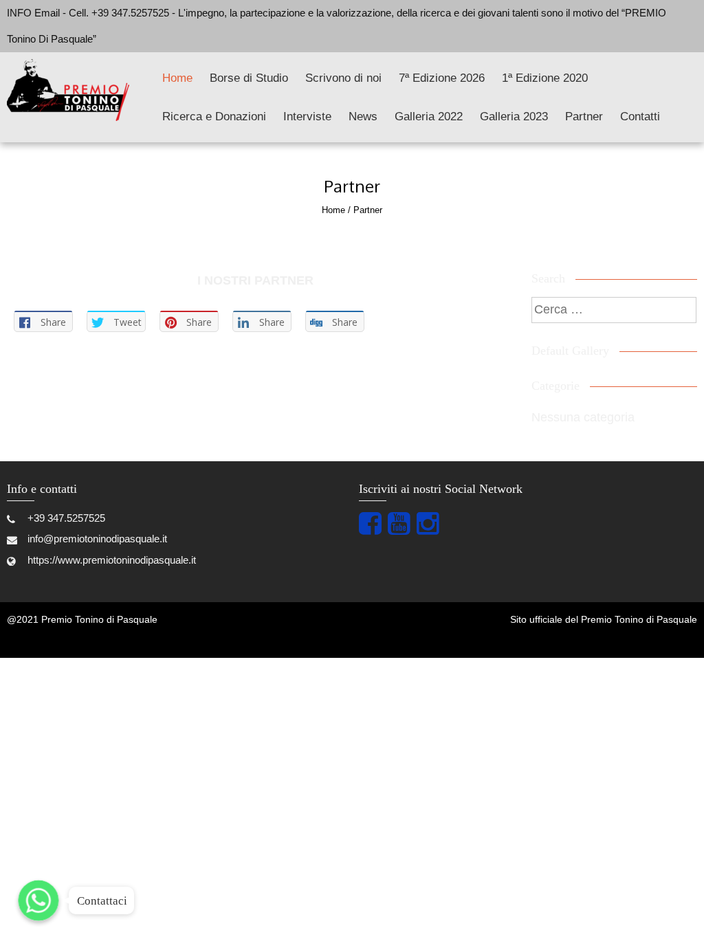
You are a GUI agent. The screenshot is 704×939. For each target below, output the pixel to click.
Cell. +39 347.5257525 (120, 13)
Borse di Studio (249, 78)
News (363, 116)
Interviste (307, 116)
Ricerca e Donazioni (214, 116)
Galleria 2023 (514, 116)
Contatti (640, 116)
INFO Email (33, 13)
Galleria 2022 (429, 116)
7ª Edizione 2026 (442, 78)
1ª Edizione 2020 (545, 78)
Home (177, 78)
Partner (584, 116)
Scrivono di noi (343, 78)
